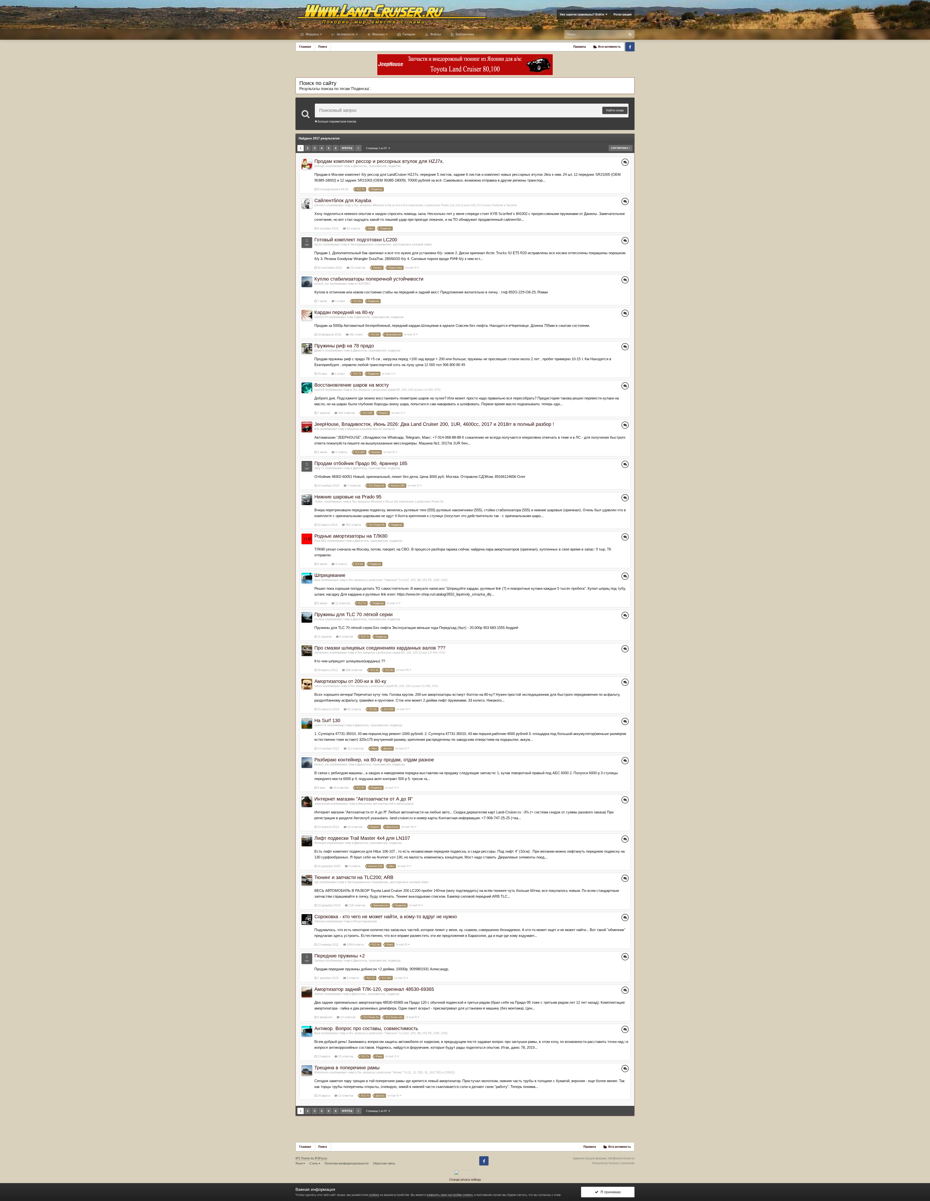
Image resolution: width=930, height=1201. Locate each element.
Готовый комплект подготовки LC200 (355, 239)
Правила (579, 46)
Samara (319, 960)
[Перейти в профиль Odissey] (307, 919)
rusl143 (319, 389)
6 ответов (346, 636)
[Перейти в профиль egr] (307, 880)
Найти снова (615, 110)
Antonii (319, 994)
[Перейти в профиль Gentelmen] (307, 650)
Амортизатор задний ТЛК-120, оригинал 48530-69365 (374, 989)
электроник (322, 803)
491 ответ (356, 334)
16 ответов (354, 827)
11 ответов (342, 603)
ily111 (318, 244)
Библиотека (464, 34)
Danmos (320, 205)
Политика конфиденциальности (347, 1163)
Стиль (313, 1163)
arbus (318, 686)
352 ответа (353, 525)
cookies (374, 1195)
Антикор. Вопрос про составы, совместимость (366, 1028)
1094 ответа (355, 944)
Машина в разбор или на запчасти (371, 429)
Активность (345, 34)
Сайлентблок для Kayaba (342, 200)
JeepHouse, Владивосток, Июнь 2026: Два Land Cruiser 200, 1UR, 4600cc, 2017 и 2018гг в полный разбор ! (434, 424)
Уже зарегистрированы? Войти (582, 14)
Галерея (408, 34)
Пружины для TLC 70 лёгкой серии (353, 614)
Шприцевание (329, 575)
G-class (319, 619)
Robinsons (321, 1072)
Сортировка (620, 148)
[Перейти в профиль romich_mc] (307, 281)
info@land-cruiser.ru (621, 1158)
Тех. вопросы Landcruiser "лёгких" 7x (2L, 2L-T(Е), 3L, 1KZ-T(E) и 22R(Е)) (406, 1072)
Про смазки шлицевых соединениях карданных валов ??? (379, 647)
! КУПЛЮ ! (364, 283)
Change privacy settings (465, 1179)
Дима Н (319, 350)
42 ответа (353, 228)
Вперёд (347, 148)
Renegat (320, 843)
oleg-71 (319, 468)
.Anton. (319, 501)
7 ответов (354, 485)
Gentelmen (321, 652)
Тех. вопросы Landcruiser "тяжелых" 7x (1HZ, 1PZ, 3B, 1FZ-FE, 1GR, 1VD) (398, 580)
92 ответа (354, 709)
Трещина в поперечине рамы (347, 1067)
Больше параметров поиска (336, 121)
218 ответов (356, 905)
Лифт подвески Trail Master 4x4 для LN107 (362, 838)
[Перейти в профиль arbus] (307, 684)
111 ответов (355, 748)
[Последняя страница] (358, 148)
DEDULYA (321, 317)
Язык (299, 1163)
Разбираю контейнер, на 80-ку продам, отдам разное (374, 759)
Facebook (630, 46)
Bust (317, 580)
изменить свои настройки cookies (450, 1195)
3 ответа (340, 564)
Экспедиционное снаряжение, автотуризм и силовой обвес (391, 244)
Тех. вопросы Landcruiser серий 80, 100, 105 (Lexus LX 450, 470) (397, 389)
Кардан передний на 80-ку (344, 312)
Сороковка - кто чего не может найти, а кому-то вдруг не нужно (385, 916)
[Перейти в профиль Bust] (307, 578)
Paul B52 (320, 541)
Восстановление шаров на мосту (351, 385)
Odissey (319, 921)
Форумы (312, 34)
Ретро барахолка (365, 921)
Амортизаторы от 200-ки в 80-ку (350, 681)
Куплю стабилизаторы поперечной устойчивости (368, 279)
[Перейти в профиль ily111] (307, 242)
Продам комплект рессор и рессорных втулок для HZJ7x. (379, 161)
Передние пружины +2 (339, 955)
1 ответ (339, 301)
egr (316, 882)
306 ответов (346, 413)
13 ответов (347, 1017)
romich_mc (321, 283)
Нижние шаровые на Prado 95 (347, 496)
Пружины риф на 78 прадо (344, 345)
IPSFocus (321, 1158)
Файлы (435, 34)
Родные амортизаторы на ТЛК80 (351, 536)
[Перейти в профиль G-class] (307, 617)
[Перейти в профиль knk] (307, 427)
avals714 (320, 725)
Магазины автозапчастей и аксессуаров (385, 803)
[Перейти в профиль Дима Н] (307, 348)
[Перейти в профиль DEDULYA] (307, 315)
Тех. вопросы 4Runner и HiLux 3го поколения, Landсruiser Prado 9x (397, 501)
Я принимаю (609, 1192)
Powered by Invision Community (613, 1163)
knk (316, 429)
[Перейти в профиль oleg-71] (307, 466)
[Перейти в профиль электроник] (307, 801)
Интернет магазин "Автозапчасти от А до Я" (363, 799)
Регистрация (622, 14)
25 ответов (357, 267)
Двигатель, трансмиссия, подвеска (377, 166)
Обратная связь (384, 1163)
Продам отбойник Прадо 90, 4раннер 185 (360, 463)
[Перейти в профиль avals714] (307, 723)
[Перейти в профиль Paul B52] (307, 539)
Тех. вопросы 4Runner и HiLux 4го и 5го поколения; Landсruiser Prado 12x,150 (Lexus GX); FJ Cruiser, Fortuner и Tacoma (435, 205)
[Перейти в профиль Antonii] (307, 992)
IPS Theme (302, 1158)
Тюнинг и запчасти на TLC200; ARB (353, 877)
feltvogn (319, 166)
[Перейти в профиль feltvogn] (307, 164)
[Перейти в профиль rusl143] (307, 387)
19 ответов (340, 787)
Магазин (378, 34)
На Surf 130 (327, 720)
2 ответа (340, 452)
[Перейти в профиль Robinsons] (307, 1070)
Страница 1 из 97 (377, 148)
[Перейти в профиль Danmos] (307, 203)
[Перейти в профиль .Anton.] (307, 499)
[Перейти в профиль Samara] (307, 958)
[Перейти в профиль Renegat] (307, 841)
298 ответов (353, 670)
